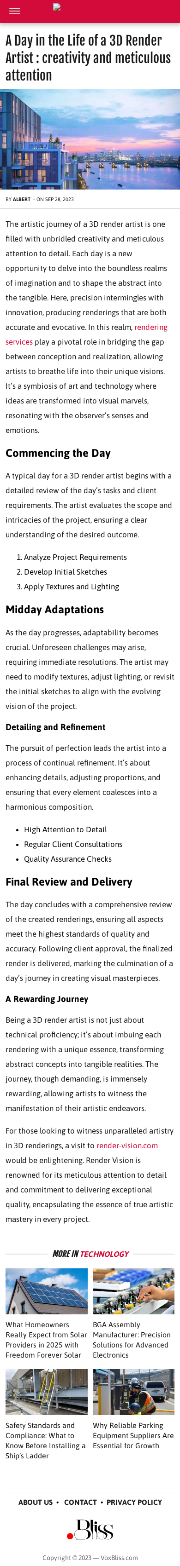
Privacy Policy (134, 1502)
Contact (80, 1502)
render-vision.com (127, 1145)
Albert (21, 199)
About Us (35, 1502)
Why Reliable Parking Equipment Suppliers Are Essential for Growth (133, 1435)
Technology (103, 1254)
